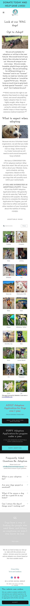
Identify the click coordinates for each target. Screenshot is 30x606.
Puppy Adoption (15, 448)
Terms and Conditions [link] (15, 571)
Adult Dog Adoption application (15, 420)
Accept (15, 602)
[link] (15, 12)
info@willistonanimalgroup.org (13, 466)
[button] (2, 12)
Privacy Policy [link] (15, 569)
